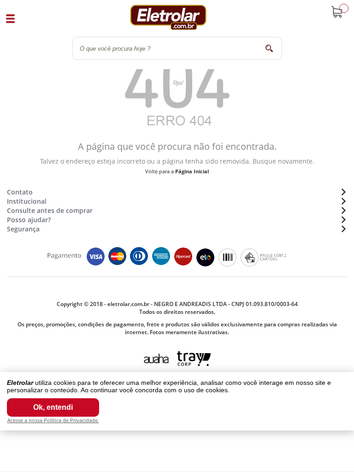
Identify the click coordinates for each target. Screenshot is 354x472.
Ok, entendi (53, 407)
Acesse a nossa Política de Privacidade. (53, 420)
